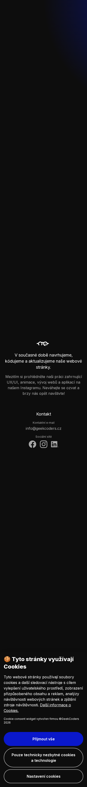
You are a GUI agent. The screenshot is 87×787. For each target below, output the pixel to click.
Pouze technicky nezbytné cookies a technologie (43, 757)
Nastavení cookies (44, 776)
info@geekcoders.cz (43, 428)
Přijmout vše (43, 739)
